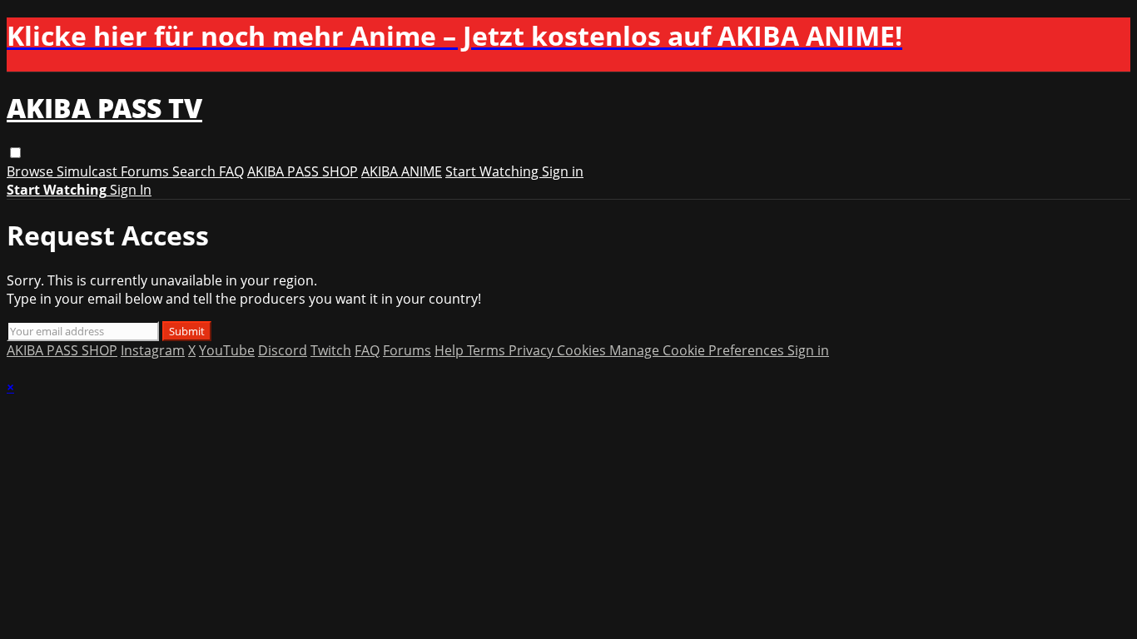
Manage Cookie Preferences (698, 350)
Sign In (130, 190)
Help (450, 350)
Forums (146, 171)
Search (195, 171)
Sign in (562, 171)
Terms (488, 350)
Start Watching (493, 171)
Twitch (330, 350)
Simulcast (89, 171)
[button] (15, 152)
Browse (32, 171)
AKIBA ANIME (401, 171)
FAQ (231, 171)
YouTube (227, 350)
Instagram (153, 350)
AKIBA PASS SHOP (302, 171)
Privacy (533, 350)
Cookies (583, 350)
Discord (282, 350)
